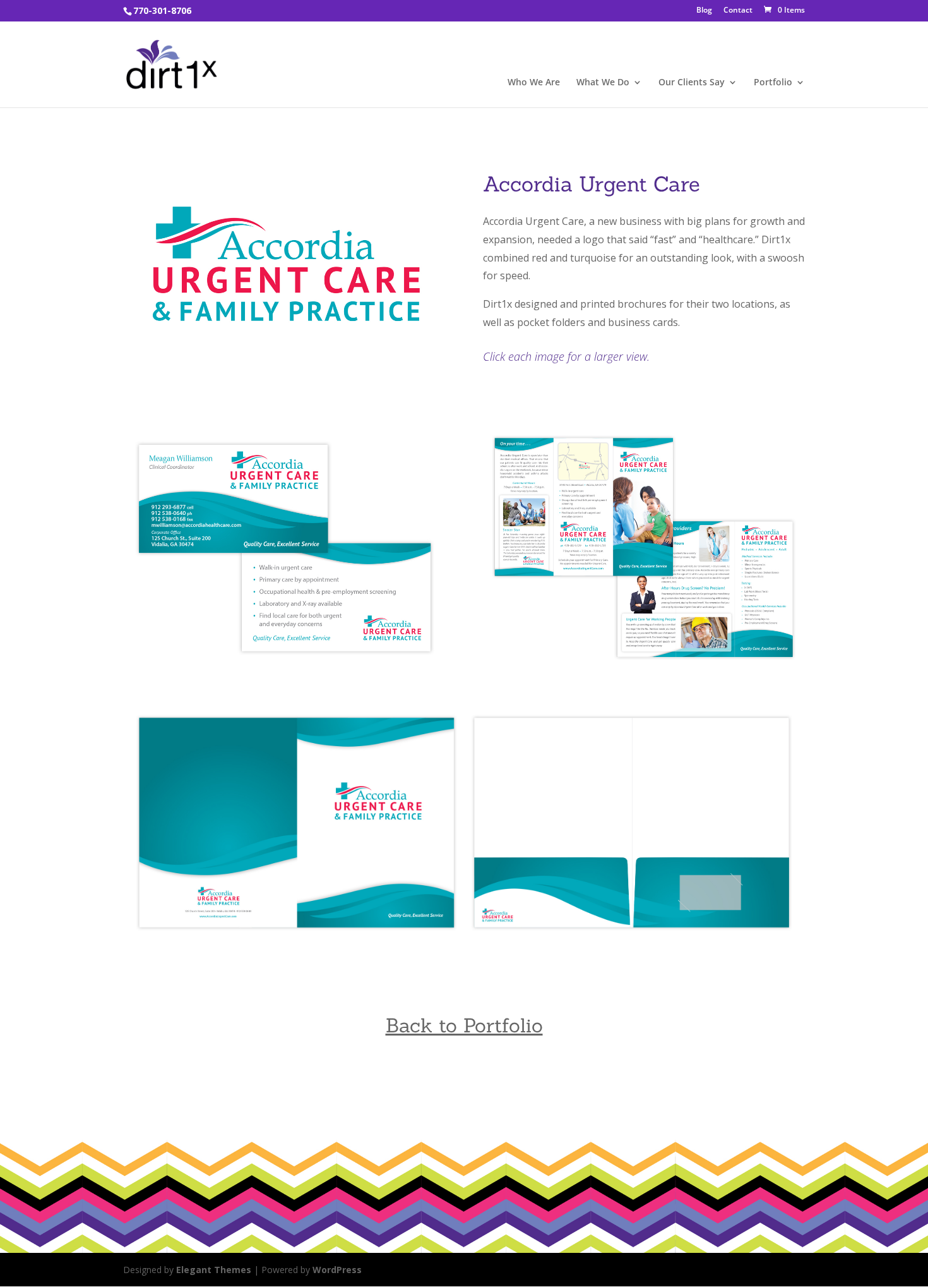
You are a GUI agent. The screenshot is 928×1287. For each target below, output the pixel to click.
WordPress (337, 1270)
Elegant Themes (213, 1270)
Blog (704, 10)
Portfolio (773, 83)
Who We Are (534, 83)
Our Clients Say (691, 83)
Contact (738, 10)
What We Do (602, 83)
